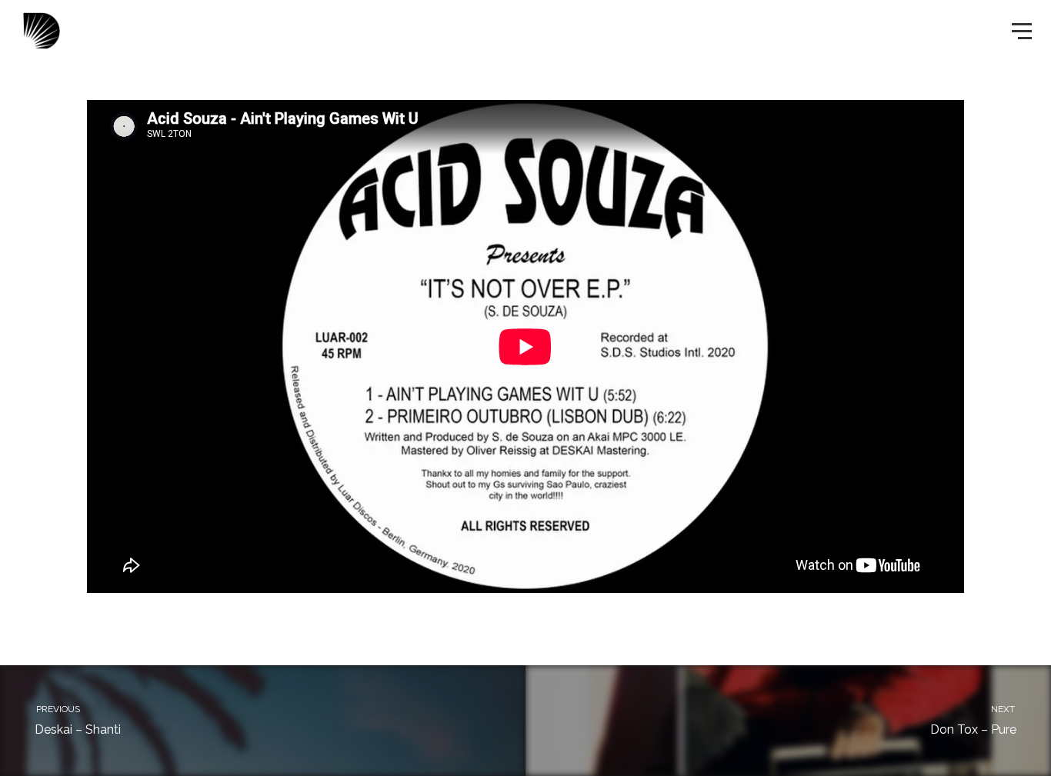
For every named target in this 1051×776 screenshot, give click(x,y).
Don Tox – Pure (973, 720)
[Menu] (1020, 30)
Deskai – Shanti (77, 720)
